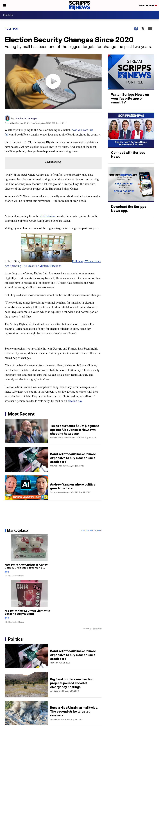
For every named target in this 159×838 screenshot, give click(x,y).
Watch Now (147, 5)
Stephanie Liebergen (26, 118)
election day (75, 401)
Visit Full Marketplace (91, 530)
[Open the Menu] (4, 5)
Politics (11, 28)
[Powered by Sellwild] (97, 629)
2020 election (47, 216)
